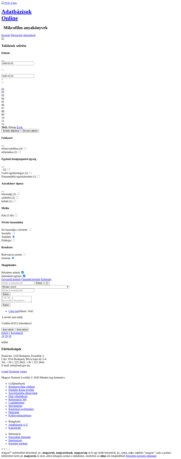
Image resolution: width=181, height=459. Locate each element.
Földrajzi (6, 240)
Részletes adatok (11, 272)
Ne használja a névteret (14, 229)
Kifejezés (46, 279)
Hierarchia (17, 35)
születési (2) (8, 197)
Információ (29, 35)
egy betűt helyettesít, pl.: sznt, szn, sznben (116, 452)
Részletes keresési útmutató (141, 455)
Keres (39, 283)
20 (6, 336)
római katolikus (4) (12, 148)
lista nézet (22, 329)
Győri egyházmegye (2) (15, 173)
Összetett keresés (30, 279)
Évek (20, 127)
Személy (6, 233)
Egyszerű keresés (11, 279)
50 (9, 336)
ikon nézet (8, 329)
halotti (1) (7, 201)
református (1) (9, 152)
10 (2, 336)
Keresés (5, 35)
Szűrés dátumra (11, 130)
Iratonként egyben (11, 276)
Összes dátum (30, 130)
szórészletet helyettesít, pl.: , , (44, 452)
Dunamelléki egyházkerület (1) (19, 176)
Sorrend (6, 258)
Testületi (6, 236)
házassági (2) (9, 194)
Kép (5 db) (7, 215)
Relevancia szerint (11, 254)
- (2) (4, 169)
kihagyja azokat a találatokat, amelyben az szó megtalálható (85, 455)
